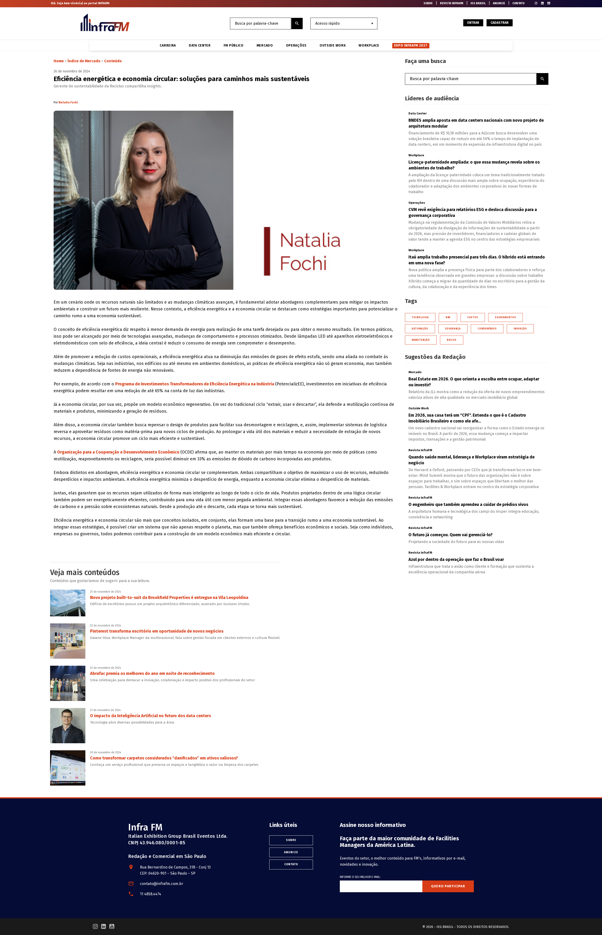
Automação (420, 328)
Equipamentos (505, 317)
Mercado (265, 45)
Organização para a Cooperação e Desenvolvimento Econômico (118, 452)
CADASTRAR (500, 23)
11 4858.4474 (150, 894)
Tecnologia (420, 317)
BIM (448, 317)
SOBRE (428, 3)
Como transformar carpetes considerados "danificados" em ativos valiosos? (164, 758)
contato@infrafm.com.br (161, 883)
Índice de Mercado (83, 61)
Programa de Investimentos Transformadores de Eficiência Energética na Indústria (195, 384)
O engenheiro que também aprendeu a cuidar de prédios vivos (468, 504)
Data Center (200, 45)
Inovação (520, 328)
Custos (472, 317)
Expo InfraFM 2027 (411, 45)
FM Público (234, 45)
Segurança (453, 328)
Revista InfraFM (420, 450)
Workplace (369, 45)
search (297, 23)
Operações (296, 45)
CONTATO (518, 3)
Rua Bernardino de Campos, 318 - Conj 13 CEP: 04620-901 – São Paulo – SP (175, 870)
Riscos (451, 340)
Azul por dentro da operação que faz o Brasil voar (456, 559)
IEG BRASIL (478, 3)
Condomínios (487, 328)
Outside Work (333, 45)
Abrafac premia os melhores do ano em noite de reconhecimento (152, 673)
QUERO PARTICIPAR (448, 886)
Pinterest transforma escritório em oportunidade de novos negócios (156, 631)
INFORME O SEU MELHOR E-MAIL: (360, 877)
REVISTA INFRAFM (451, 3)
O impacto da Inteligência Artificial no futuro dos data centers (150, 715)
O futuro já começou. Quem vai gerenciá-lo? (450, 534)
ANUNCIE (499, 3)
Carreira (168, 45)
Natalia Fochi (68, 102)
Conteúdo (113, 61)
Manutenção (421, 340)
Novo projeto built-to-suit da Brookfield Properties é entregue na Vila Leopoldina (169, 597)
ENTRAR (473, 23)
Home (59, 61)
